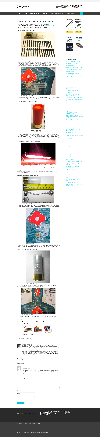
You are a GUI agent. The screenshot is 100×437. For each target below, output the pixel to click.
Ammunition (45, 339)
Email (18, 396)
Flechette (39, 339)
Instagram (29, 423)
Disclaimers (67, 413)
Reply (24, 373)
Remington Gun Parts (70, 13)
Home (19, 13)
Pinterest (25, 423)
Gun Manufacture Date (35, 13)
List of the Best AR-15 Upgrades (71, 152)
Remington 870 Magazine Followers (72, 63)
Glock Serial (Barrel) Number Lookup (72, 126)
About (19, 1)
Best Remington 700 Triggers (71, 105)
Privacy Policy (67, 411)
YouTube (18, 423)
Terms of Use (67, 412)
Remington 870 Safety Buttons (71, 65)
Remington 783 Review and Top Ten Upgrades (74, 161)
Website (18, 399)
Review (48, 339)
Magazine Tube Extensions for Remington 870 (74, 61)
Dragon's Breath (30, 339)
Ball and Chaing (20, 339)
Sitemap (66, 414)
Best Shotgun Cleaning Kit (70, 71)
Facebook (21, 423)
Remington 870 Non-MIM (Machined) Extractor (74, 90)
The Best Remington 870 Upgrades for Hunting (74, 67)
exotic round (35, 339)
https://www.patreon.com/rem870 (28, 354)
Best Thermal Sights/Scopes (71, 92)
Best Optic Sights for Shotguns (71, 154)
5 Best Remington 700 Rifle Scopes (72, 156)
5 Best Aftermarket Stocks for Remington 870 (74, 97)
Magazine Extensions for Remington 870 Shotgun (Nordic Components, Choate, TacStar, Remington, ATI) (74, 116)
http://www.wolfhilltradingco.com (51, 25)
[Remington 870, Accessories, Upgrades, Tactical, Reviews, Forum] (24, 6)
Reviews (45, 13)
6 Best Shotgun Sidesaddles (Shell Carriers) (73, 69)
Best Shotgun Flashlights (70, 146)
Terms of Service (42, 432)
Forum (25, 13)
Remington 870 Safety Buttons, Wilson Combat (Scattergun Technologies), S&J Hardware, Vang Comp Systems (74, 129)
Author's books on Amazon (36, 423)
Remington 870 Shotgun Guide (27, 1)
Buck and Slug (26, 339)
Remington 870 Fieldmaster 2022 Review (73, 182)
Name (18, 393)
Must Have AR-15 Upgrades (71, 150)
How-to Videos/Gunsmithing (57, 13)
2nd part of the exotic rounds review (27, 319)
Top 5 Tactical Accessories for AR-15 (72, 148)
